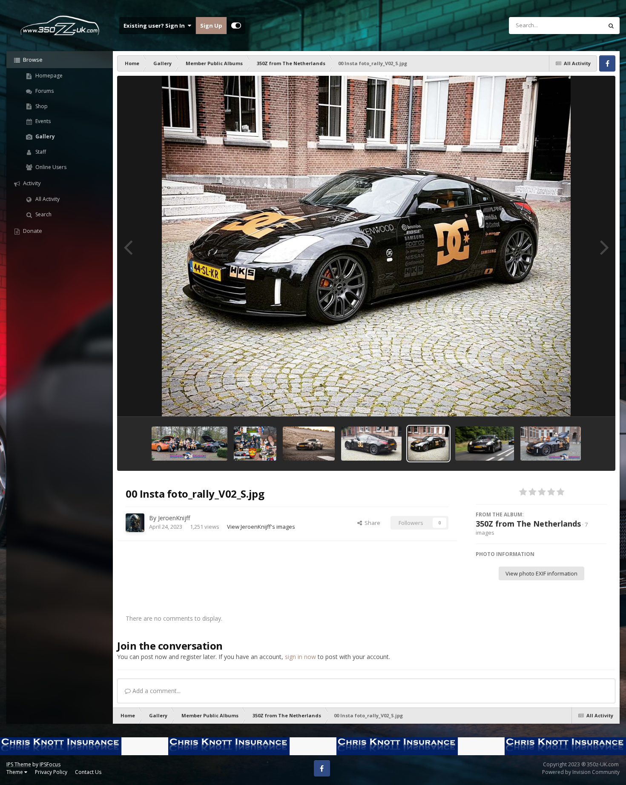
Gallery (44, 136)
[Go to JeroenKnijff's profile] (135, 522)
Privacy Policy (51, 772)
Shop (41, 106)
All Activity (47, 199)
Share (371, 523)
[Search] (611, 25)
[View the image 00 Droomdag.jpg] (255, 444)
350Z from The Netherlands (528, 524)
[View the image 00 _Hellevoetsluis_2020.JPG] (309, 444)
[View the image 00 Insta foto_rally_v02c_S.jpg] (371, 444)
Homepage (48, 75)
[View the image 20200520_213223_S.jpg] (550, 444)
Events (42, 121)
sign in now (300, 657)
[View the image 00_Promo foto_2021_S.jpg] (189, 444)
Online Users (50, 167)
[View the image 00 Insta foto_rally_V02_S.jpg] (428, 444)
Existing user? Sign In (155, 25)
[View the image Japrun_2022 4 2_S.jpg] (484, 444)
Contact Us (88, 772)
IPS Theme (18, 764)
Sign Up (211, 25)
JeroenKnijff (174, 518)
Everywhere (577, 25)
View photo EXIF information (541, 573)
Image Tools (581, 401)
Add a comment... (156, 691)
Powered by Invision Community (581, 772)
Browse (32, 59)
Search (43, 214)
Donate (32, 231)
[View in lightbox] (366, 246)
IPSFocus (50, 764)
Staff (40, 151)
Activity (31, 183)
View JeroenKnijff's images (261, 526)
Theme (15, 772)
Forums (44, 91)
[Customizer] (236, 25)
